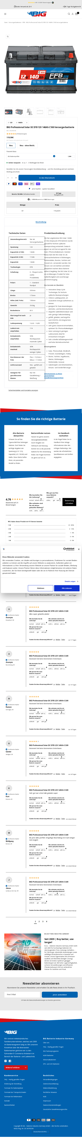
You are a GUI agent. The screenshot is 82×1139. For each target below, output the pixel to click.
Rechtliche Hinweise (50, 1092)
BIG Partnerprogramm (51, 1051)
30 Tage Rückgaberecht (73, 7)
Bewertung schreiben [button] (69, 501)
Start (5, 22)
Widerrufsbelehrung (50, 1088)
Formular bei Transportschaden (15, 1092)
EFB (24, 22)
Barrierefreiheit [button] (9, 1105)
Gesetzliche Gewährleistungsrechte (55, 1109)
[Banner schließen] (79, 549)
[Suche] (69, 14)
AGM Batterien (48, 1055)
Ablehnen (40, 588)
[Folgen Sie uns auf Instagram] (5, 1061)
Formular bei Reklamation (13, 1097)
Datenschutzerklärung (50, 1084)
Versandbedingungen (50, 1079)
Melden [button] (58, 595)
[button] (41, 133)
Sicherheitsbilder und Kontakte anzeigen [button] (23, 390)
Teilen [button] (63, 595)
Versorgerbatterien (15, 22)
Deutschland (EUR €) (40, 1132)
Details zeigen (70, 581)
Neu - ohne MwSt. (27, 145)
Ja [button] (54, 595)
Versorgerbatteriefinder (39, 440)
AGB (44, 1097)
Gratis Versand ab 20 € (23, 7)
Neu (11, 145)
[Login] (73, 14)
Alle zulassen (67, 588)
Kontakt (7, 1101)
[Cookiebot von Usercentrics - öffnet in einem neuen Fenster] (65, 549)
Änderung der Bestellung (12, 1084)
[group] (17, 499)
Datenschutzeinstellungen (52, 1105)
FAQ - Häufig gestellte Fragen (53, 1047)
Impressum (47, 1101)
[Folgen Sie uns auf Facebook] (10, 1061)
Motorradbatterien (49, 1060)
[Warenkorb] (76, 14)
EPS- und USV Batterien (51, 1064)
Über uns (46, 1043)
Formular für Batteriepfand (13, 1088)
